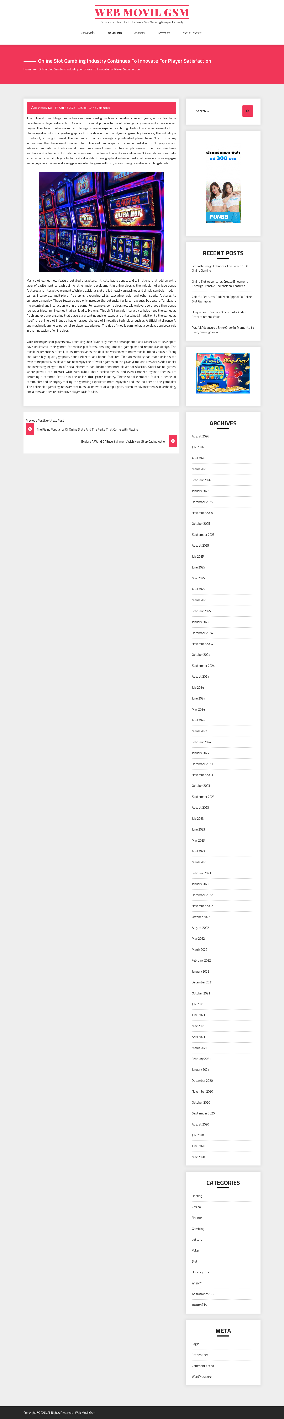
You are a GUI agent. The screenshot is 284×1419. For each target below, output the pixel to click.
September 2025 (203, 534)
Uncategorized (201, 1272)
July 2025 (198, 556)
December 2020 (202, 1080)
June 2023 (198, 829)
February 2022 (201, 960)
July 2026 (198, 447)
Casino (196, 1206)
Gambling (115, 33)
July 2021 (198, 1004)
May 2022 (198, 938)
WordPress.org (201, 1376)
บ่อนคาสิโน (88, 33)
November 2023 (202, 774)
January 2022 (200, 971)
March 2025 (199, 600)
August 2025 (200, 545)
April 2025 (198, 589)
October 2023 (201, 785)
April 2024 (198, 720)
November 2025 (202, 512)
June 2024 (198, 698)
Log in (195, 1344)
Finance (197, 1217)
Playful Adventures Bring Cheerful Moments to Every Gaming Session (223, 329)
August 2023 (200, 807)
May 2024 (198, 709)
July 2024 (198, 687)
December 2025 (202, 502)
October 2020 (201, 1102)
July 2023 (198, 818)
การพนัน (139, 33)
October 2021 (201, 993)
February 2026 (201, 480)
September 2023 (203, 796)
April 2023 (198, 851)
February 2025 (201, 611)
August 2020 (200, 1124)
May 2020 (198, 1157)
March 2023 (199, 862)
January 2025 (200, 622)
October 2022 (201, 916)
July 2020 (198, 1135)
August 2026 (200, 436)
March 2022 (199, 949)
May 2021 (198, 1026)
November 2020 (202, 1091)
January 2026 (200, 490)
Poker (195, 1250)
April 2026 (198, 458)
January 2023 (200, 884)
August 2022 (200, 927)
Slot (83, 108)
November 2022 (202, 905)
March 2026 (199, 469)
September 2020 (203, 1113)
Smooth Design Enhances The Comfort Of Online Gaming (220, 268)
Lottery (164, 33)
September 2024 (203, 665)
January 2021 (200, 1069)
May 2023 (198, 840)
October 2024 (201, 654)
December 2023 (202, 764)
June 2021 (198, 1015)
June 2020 (198, 1146)
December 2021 (202, 982)
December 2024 (202, 633)
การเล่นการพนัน (193, 33)
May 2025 (198, 578)
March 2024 (199, 731)
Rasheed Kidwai (43, 108)
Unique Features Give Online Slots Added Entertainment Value (219, 314)
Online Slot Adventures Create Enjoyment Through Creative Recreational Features (220, 283)
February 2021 (201, 1058)
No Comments (101, 108)
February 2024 (201, 742)
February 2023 (201, 873)
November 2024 (202, 643)
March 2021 (199, 1048)
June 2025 (198, 567)
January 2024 (200, 753)
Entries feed (200, 1354)
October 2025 (201, 523)
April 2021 (198, 1036)
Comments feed (203, 1365)
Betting (197, 1195)
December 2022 (202, 895)
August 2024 (200, 676)
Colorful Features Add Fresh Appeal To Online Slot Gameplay (222, 299)
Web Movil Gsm (142, 12)
